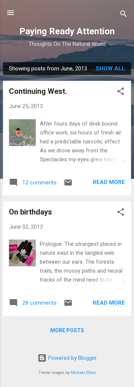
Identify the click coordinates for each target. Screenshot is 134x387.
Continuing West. (38, 91)
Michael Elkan (83, 372)
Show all (110, 68)
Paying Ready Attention (67, 31)
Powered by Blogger (72, 358)
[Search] (123, 15)
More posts (67, 330)
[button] (120, 92)
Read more (109, 182)
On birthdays (30, 211)
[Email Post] (68, 185)
